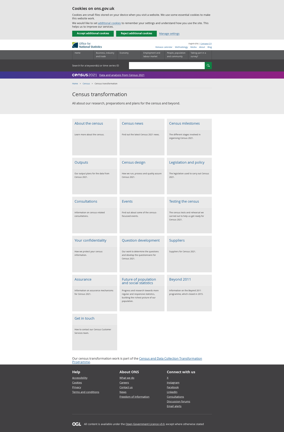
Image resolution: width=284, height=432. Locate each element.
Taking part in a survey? (198, 54)
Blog (210, 47)
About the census (89, 123)
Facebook (173, 387)
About (202, 47)
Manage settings (169, 33)
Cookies (77, 382)
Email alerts (174, 406)
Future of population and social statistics (139, 281)
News (123, 392)
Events (127, 201)
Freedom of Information (134, 396)
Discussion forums (178, 401)
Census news (132, 123)
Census (86, 83)
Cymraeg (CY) (206, 43)
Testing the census (184, 201)
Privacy (76, 387)
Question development (141, 240)
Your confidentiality (90, 240)
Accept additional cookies (93, 33)
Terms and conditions (85, 392)
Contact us (126, 387)
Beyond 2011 (180, 279)
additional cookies (109, 23)
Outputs (81, 162)
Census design (133, 162)
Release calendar (163, 47)
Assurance (83, 279)
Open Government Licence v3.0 (145, 424)
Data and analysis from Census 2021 (122, 75)
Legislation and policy (186, 162)
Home (77, 52)
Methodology (181, 47)
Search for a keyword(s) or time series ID (95, 65)
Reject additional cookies (136, 33)
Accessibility (79, 378)
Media (193, 47)
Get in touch (85, 318)
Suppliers (177, 240)
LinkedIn (172, 392)
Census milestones (184, 123)
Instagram (173, 382)
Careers (124, 382)
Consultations (86, 201)
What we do (127, 378)
